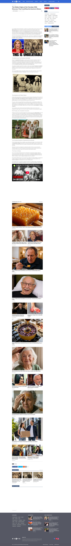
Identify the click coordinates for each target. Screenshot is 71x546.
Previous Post (14, 510)
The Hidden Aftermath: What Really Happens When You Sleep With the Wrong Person (38, 518)
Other (13, 518)
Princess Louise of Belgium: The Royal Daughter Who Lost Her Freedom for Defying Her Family (27, 480)
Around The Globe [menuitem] (29, 1)
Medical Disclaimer (45, 544)
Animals (46, 15)
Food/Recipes (18, 526)
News (50, 18)
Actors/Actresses (19, 524)
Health (13, 521)
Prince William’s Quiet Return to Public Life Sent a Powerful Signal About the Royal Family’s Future (54, 30)
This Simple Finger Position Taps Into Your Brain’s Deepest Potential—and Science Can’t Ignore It (38, 529)
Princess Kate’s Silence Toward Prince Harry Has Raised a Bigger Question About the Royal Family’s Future (54, 530)
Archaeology (49, 15)
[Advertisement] (27, 19)
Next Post (40, 510)
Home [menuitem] (24, 1)
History (22, 517)
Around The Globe (55, 15)
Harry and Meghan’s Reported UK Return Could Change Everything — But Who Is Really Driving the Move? (54, 524)
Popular (48, 26)
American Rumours (15, 520)
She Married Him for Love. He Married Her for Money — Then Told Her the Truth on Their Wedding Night (16, 480)
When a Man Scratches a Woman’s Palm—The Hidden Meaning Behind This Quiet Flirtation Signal (37, 523)
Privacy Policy (51, 544)
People (16, 521)
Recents (55, 26)
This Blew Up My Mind (21, 521)
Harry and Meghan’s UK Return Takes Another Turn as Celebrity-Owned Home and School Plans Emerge (54, 36)
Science (55, 21)
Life (45, 18)
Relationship (51, 21)
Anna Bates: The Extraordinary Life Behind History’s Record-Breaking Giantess (37, 480)
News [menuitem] (41, 1)
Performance (14, 524)
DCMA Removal (56, 544)
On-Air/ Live (54, 18)
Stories (19, 517)
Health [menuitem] (45, 1)
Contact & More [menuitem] (51, 1)
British (24, 520)
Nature (48, 18)
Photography (46, 21)
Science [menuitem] (36, 1)
